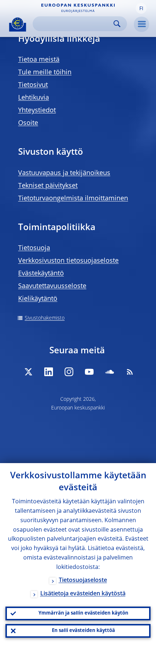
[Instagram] (69, 371)
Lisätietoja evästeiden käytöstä (83, 594)
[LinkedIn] (48, 371)
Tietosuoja (34, 248)
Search (117, 23)
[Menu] (141, 24)
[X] (28, 371)
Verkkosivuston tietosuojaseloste (68, 261)
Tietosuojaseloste (83, 580)
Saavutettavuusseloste (52, 286)
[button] (141, 8)
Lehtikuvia (33, 98)
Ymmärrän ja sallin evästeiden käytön (83, 613)
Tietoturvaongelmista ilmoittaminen (73, 198)
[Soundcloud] (109, 371)
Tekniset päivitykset (48, 186)
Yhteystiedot (37, 110)
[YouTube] (89, 371)
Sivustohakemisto (45, 318)
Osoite (28, 123)
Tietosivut (33, 85)
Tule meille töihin (44, 72)
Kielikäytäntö (37, 299)
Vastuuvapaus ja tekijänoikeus (64, 173)
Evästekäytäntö (41, 273)
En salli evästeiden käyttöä (83, 630)
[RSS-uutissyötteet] (130, 371)
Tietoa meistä (38, 60)
